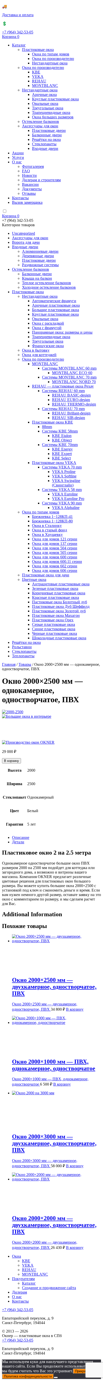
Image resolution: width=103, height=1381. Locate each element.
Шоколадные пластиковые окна (59, 638)
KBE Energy (62, 449)
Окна (16, 1272)
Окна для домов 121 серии (54, 539)
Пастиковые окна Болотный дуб (59, 602)
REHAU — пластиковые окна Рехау (63, 386)
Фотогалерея (33, 166)
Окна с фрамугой (47, 328)
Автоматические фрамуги (54, 301)
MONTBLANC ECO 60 (72, 373)
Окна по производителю (53, 58)
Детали (18, 858)
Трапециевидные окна (51, 112)
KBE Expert (62, 454)
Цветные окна (34, 579)
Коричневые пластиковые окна (58, 593)
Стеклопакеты (44, 144)
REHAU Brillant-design (71, 413)
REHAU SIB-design (68, 418)
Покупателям (23, 1295)
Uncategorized (23, 233)
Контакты (20, 198)
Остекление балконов (40, 121)
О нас (17, 162)
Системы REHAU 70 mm (63, 409)
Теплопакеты (23, 656)
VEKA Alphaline (66, 507)
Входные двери (45, 148)
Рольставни (22, 647)
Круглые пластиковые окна (55, 99)
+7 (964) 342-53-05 (17, 32)
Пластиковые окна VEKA (54, 462)
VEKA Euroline (65, 494)
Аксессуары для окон (40, 126)
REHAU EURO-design (71, 400)
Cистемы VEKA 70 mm (62, 467)
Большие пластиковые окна (55, 310)
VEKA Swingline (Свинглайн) (66, 482)
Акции (18, 153)
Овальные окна (45, 103)
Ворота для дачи (26, 242)
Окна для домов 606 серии (54, 570)
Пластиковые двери (49, 130)
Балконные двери (47, 135)
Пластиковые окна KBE (52, 422)
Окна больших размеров (53, 117)
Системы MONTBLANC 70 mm (69, 377)
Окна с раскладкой (48, 323)
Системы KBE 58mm (60, 431)
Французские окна (48, 346)
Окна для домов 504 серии (54, 548)
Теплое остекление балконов (46, 283)
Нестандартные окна (50, 63)
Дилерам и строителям (41, 180)
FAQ (26, 171)
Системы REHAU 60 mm (63, 391)
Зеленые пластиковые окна (55, 588)
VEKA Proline (64, 471)
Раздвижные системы (40, 265)
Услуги (18, 157)
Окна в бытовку (36, 350)
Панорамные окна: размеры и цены (62, 332)
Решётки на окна (46, 139)
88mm (47, 427)
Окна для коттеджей (39, 355)
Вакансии (30, 184)
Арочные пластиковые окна (56, 305)
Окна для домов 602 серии (54, 566)
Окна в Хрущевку (47, 534)
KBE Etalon (62, 436)
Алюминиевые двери (40, 251)
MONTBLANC (45, 85)
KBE (36, 72)
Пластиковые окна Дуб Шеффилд (61, 606)
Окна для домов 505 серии (54, 552)
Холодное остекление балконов (49, 287)
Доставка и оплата (18, 15)
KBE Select (61, 458)
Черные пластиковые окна (54, 633)
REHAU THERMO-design (74, 404)
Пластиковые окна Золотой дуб (59, 611)
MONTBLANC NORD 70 (74, 382)
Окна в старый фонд (49, 530)
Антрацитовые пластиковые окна (61, 584)
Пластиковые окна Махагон (56, 615)
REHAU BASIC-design (71, 395)
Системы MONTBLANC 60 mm (69, 368)
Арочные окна (44, 94)
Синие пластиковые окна (53, 629)
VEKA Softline (64, 476)
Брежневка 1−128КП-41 (52, 516)
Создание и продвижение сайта (49, 1304)
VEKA (38, 76)
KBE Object (62, 440)
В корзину (11, 777)
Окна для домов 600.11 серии (57, 561)
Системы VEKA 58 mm (62, 489)
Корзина (10, 36)
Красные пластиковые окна (55, 597)
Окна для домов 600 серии (54, 557)
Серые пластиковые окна (53, 624)
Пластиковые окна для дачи (45, 575)
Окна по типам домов (50, 54)
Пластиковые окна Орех (53, 620)
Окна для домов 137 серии (54, 543)
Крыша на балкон (37, 278)
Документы (32, 189)
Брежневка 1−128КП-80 (52, 521)
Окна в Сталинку (47, 525)
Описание (20, 853)
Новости (29, 175)
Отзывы (29, 193)
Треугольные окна (47, 108)
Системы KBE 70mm (60, 445)
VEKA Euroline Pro (68, 498)
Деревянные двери (38, 256)
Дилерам (19, 1308)
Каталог (19, 45)
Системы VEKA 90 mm (62, 503)
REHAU (39, 81)
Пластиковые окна (38, 49)
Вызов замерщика (27, 202)
